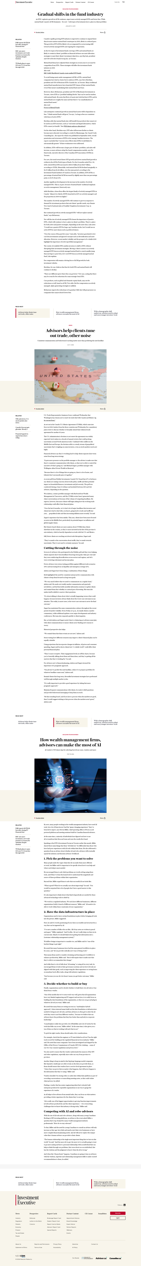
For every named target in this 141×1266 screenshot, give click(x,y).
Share (101, 32)
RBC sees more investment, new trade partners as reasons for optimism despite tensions (23, 54)
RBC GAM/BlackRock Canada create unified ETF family (62, 73)
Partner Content (80, 2)
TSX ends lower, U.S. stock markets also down (22, 421)
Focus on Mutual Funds (52, 107)
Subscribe (117, 2)
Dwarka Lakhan (40, 32)
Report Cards (69, 2)
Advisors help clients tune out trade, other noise (27, 313)
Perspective (59, 2)
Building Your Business (70, 9)
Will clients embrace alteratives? (74, 126)
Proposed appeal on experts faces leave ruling (22, 436)
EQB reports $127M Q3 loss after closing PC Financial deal (23, 44)
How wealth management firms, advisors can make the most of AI (68, 313)
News (52, 2)
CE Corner (91, 2)
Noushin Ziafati (40, 408)
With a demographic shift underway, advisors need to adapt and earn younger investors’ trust (106, 313)
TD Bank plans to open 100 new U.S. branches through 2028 (23, 65)
